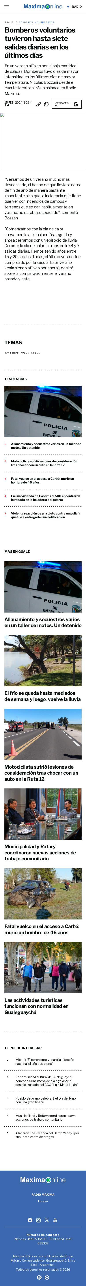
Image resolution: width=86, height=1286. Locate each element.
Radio (77, 6)
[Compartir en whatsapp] (46, 104)
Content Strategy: (39, 1277)
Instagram (38, 1220)
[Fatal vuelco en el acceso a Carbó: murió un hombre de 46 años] (43, 893)
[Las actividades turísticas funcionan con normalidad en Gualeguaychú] (43, 967)
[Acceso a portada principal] (43, 6)
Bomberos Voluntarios (36, 22)
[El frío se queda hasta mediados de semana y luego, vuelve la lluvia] (43, 660)
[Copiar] (38, 104)
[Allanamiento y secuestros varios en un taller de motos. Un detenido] (43, 411)
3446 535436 (36, 1239)
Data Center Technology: (47, 1277)
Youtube (55, 1220)
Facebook (30, 1220)
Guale (9, 22)
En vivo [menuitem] (43, 1201)
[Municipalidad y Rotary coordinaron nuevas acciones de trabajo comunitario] (43, 814)
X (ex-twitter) (47, 1220)
